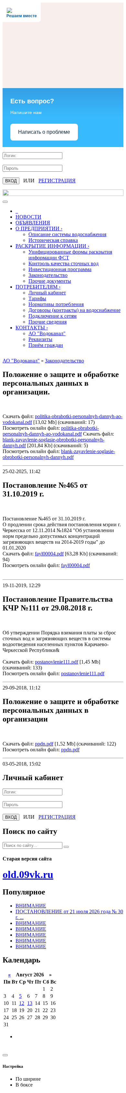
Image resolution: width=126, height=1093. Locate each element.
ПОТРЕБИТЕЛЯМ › (38, 287)
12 (21, 1003)
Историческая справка (53, 240)
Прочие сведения (47, 321)
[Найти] (66, 847)
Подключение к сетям (52, 316)
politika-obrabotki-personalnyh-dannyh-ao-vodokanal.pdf (51, 431)
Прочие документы (49, 281)
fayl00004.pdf (49, 553)
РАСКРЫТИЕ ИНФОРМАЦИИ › (52, 246)
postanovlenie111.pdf (56, 662)
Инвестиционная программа (59, 269)
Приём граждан (45, 345)
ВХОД (11, 180)
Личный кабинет (47, 292)
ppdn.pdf (44, 743)
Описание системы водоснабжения (67, 234)
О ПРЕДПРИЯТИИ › (39, 228)
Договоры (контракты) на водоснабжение (74, 310)
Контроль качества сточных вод (63, 263)
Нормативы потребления (56, 304)
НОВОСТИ (28, 217)
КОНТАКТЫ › (32, 327)
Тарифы (37, 298)
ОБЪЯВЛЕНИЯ (33, 222)
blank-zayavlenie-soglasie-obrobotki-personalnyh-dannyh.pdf (59, 454)
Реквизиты (40, 339)
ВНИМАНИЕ (31, 905)
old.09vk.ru (28, 874)
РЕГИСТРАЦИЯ (57, 180)
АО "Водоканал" (47, 333)
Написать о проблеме (44, 132)
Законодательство (48, 275)
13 (29, 1003)
